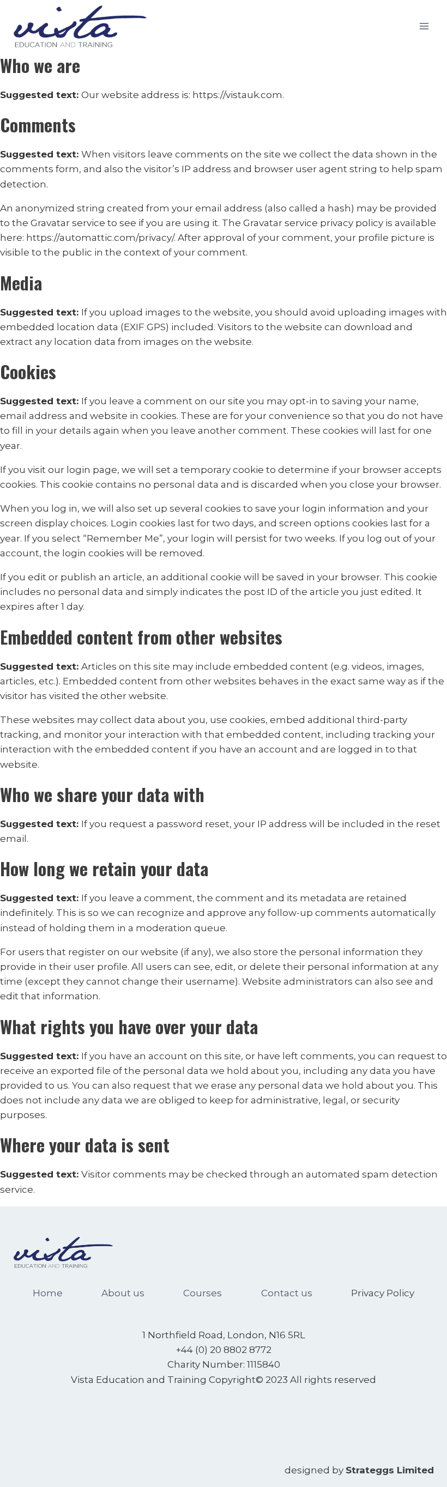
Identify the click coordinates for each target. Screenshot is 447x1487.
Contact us (286, 1293)
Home (48, 1293)
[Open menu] (424, 25)
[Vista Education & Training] (80, 26)
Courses (202, 1293)
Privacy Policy (382, 1293)
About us (122, 1293)
